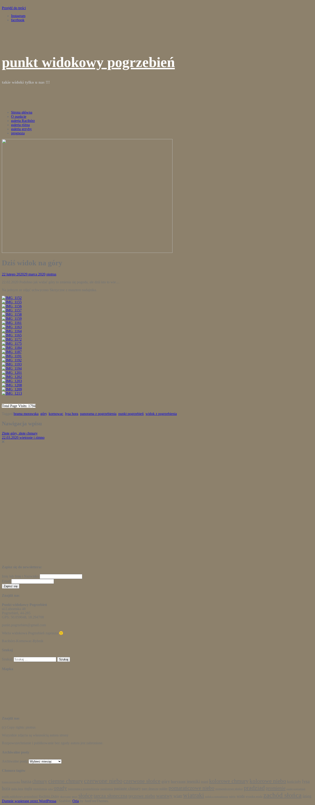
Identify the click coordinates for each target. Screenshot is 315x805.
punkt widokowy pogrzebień (88, 62)
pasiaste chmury (127, 788)
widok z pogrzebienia (161, 414)
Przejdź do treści (14, 8)
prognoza (18, 133)
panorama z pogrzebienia (98, 414)
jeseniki (193, 781)
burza (26, 781)
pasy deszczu (150, 788)
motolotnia (40, 788)
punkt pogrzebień (131, 414)
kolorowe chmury (229, 781)
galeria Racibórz (23, 121)
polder (163, 788)
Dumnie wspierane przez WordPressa (29, 801)
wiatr (177, 795)
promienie (275, 788)
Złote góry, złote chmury (20, 433)
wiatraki (193, 795)
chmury (39, 781)
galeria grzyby (21, 129)
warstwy (164, 796)
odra (50, 789)
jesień (204, 782)
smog (74, 796)
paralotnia (106, 788)
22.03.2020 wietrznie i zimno (23, 437)
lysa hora (71, 414)
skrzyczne (65, 796)
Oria (75, 801)
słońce (85, 796)
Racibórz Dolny (49, 796)
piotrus (51, 274)
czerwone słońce (141, 781)
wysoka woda (254, 796)
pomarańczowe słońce (229, 788)
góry (43, 414)
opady (60, 788)
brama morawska (26, 414)
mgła (28, 788)
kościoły (294, 781)
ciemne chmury (65, 781)
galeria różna (20, 125)
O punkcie (18, 116)
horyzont (178, 781)
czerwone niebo (103, 781)
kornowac (56, 414)
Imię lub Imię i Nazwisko (20, 576)
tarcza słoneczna (111, 796)
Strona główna (21, 112)
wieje (232, 796)
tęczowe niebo (141, 795)
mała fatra (17, 788)
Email (6, 581)
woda (241, 796)
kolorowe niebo (268, 781)
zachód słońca (282, 795)
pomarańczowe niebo (191, 788)
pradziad (254, 787)
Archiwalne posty (15, 761)
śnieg (307, 796)
